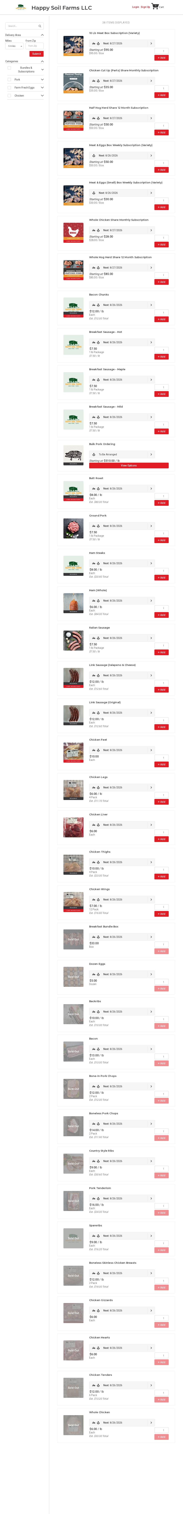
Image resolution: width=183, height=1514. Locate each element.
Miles (8, 40)
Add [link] (162, 57)
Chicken (19, 95)
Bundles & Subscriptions (26, 69)
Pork (17, 79)
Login (135, 7)
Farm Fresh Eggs (24, 87)
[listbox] (14, 46)
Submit (36, 53)
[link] (122, 43)
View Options (129, 465)
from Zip (31, 40)
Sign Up (145, 7)
